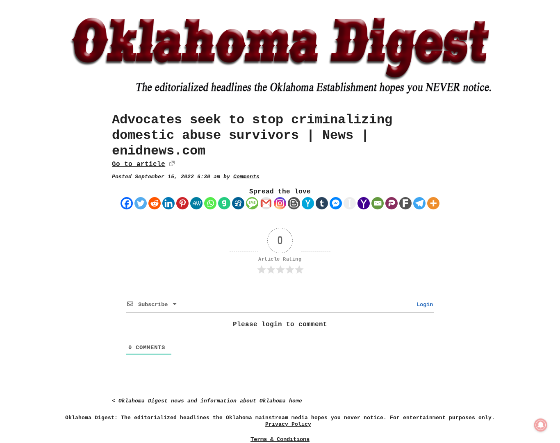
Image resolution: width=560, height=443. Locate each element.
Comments (246, 177)
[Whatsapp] (210, 203)
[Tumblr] (322, 203)
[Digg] (238, 203)
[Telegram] (419, 203)
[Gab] (224, 203)
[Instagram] (280, 203)
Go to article (138, 164)
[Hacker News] (308, 203)
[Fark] (405, 203)
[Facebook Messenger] (336, 203)
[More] (433, 203)
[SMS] (252, 203)
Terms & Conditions (280, 439)
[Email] (377, 203)
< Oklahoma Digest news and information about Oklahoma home (207, 401)
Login (423, 304)
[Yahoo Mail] (363, 203)
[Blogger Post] (294, 203)
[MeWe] (196, 203)
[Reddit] (154, 203)
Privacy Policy (288, 424)
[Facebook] (127, 203)
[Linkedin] (168, 203)
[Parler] (391, 203)
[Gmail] (266, 203)
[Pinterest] (182, 203)
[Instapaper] (350, 203)
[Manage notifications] (540, 425)
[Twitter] (140, 203)
